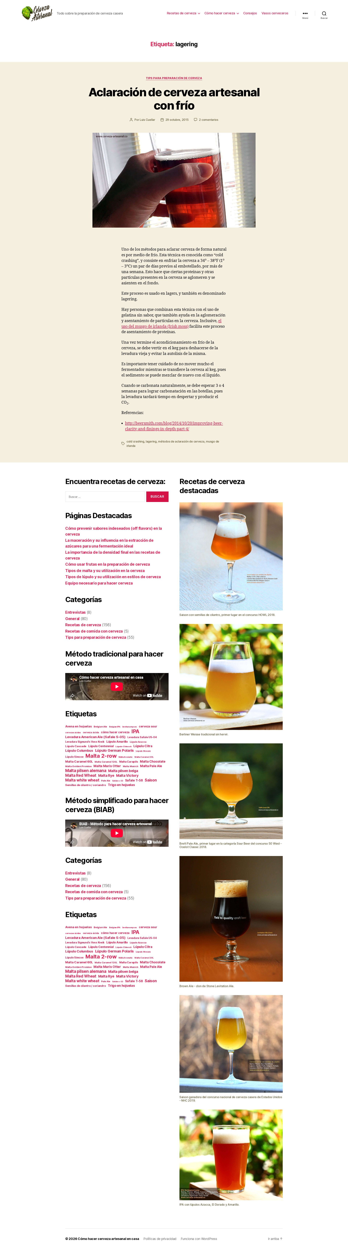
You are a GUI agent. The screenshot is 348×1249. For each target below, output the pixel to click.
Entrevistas (75, 612)
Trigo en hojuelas (121, 785)
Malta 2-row (101, 756)
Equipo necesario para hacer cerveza (99, 583)
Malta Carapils (128, 761)
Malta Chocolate (152, 761)
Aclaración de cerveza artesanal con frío (174, 98)
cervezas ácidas (73, 732)
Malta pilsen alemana (85, 770)
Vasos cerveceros (275, 13)
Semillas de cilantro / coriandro (85, 785)
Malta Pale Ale (151, 766)
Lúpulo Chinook (123, 746)
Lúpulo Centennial (100, 746)
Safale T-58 (134, 780)
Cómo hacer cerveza (219, 13)
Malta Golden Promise (78, 766)
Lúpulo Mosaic (143, 751)
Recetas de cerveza (181, 13)
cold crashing (135, 441)
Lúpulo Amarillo (117, 741)
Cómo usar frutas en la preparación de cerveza (107, 564)
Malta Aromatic (125, 757)
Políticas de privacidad (159, 1239)
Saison (151, 780)
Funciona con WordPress (199, 1239)
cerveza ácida (91, 732)
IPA (135, 731)
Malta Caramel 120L (106, 761)
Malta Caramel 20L (144, 757)
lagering (151, 441)
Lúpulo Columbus (79, 750)
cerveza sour (148, 726)
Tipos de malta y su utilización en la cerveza (105, 570)
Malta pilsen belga (123, 771)
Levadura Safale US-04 (142, 737)
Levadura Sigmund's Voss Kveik (84, 741)
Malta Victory (127, 775)
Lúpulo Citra (142, 746)
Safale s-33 (117, 781)
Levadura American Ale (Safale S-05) (95, 737)
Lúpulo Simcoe (74, 756)
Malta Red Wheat (80, 775)
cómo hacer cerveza (115, 732)
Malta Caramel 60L (79, 761)
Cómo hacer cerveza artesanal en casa (108, 1239)
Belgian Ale (100, 726)
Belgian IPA (114, 726)
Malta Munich (130, 766)
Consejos (250, 13)
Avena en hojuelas (78, 726)
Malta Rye (106, 775)
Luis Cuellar (147, 120)
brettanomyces (129, 727)
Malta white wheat (82, 780)
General (72, 618)
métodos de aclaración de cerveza (181, 441)
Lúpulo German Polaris (114, 750)
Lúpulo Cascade (75, 746)
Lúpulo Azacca (138, 741)
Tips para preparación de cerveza (174, 78)
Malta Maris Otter (107, 766)
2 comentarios (208, 120)
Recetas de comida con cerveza (94, 631)
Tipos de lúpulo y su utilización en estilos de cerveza (113, 577)
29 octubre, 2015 (177, 120)
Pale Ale (105, 780)
